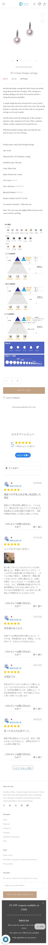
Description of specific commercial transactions (20, 859)
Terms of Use (8, 855)
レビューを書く (23, 455)
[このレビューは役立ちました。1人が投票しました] (34, 526)
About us (6, 824)
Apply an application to (20, 894)
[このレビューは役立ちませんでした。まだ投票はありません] (39, 526)
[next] (35, 60)
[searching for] (34, 4)
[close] (43, 903)
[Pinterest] (22, 805)
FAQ (4, 841)
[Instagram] (16, 805)
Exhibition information (11, 837)
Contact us (7, 828)
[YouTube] (27, 805)
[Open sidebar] (3, 4)
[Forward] (12, 60)
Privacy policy (8, 864)
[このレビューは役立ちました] (34, 606)
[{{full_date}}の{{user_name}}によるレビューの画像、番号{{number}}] (9, 558)
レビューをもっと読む (23, 768)
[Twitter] (10, 805)
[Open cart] (45, 4)
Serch (5, 819)
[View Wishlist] (39, 4)
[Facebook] (4, 805)
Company (6, 832)
